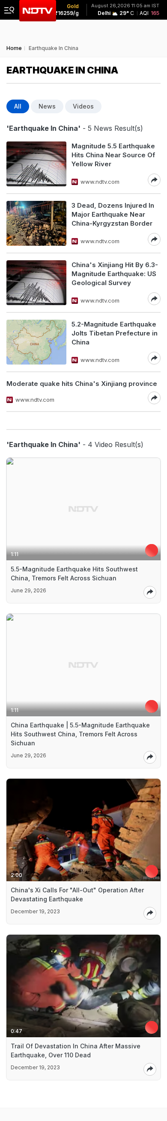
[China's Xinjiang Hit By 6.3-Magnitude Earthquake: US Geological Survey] (36, 282)
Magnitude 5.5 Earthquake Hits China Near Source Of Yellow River (113, 155)
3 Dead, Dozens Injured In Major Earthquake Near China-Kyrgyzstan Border (113, 214)
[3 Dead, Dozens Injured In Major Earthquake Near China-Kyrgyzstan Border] (36, 223)
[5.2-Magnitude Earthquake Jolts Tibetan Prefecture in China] (36, 342)
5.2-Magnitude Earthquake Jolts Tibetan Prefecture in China (115, 333)
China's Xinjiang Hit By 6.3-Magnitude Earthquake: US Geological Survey (115, 274)
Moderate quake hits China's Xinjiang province (81, 384)
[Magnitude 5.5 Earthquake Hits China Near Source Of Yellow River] (36, 163)
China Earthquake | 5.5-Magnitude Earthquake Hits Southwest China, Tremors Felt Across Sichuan (80, 734)
